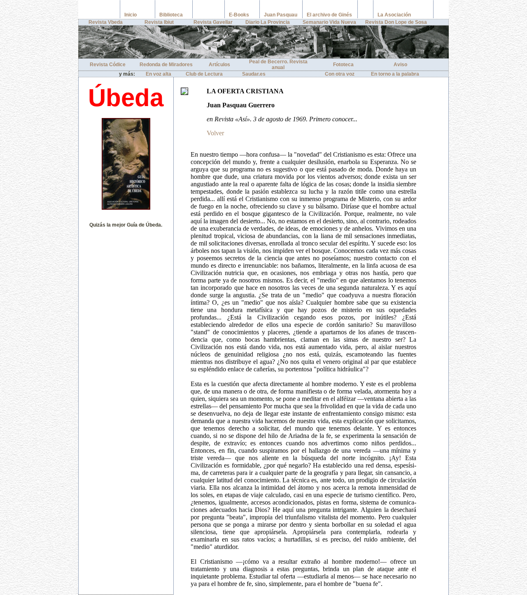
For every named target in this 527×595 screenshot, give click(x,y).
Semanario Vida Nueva (329, 22)
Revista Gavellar (213, 22)
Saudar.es (254, 74)
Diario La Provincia (267, 22)
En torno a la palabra (395, 74)
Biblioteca (171, 15)
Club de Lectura (204, 74)
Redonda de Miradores (166, 64)
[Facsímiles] (196, 15)
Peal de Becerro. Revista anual (278, 64)
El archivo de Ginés (329, 15)
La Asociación (394, 15)
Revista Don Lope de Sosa (396, 22)
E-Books (239, 15)
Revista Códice (108, 64)
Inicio (130, 15)
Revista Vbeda (106, 22)
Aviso (400, 64)
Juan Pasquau (280, 15)
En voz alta (158, 74)
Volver (215, 133)
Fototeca (343, 64)
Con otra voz (339, 74)
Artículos (219, 64)
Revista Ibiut (159, 22)
